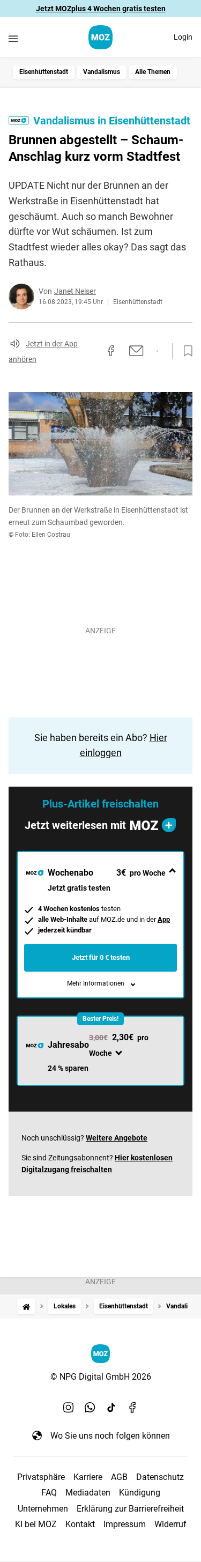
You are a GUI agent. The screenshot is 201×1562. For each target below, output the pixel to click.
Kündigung (139, 1492)
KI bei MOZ (36, 1524)
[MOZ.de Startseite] (100, 37)
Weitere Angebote (116, 1138)
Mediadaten (87, 1492)
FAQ (49, 1492)
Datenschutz (160, 1477)
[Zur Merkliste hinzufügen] (184, 351)
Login (183, 37)
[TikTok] (111, 1407)
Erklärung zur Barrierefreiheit (130, 1509)
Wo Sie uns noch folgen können (110, 1436)
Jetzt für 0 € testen (101, 957)
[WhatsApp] (90, 1407)
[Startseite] (26, 1306)
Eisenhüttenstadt (43, 72)
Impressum (124, 1524)
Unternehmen (43, 1509)
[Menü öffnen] (13, 38)
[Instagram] (68, 1407)
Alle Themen (152, 72)
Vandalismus (101, 72)
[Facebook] (133, 1407)
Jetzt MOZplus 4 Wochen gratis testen (101, 8)
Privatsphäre (41, 1477)
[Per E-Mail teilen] (136, 350)
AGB (119, 1477)
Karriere (87, 1477)
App (164, 919)
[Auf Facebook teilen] (111, 350)
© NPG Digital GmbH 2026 (100, 1377)
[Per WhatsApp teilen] (157, 351)
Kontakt (80, 1524)
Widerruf (170, 1524)
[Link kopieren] (91, 351)
